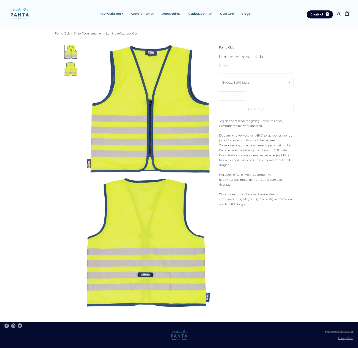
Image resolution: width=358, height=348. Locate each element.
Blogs (246, 14)
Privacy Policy (346, 338)
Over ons (227, 14)
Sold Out (256, 109)
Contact (316, 14)
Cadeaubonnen (200, 14)
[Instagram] (13, 325)
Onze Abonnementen (88, 33)
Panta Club (62, 33)
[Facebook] (7, 325)
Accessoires (171, 14)
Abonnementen (142, 14)
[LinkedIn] (20, 325)
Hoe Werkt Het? (111, 14)
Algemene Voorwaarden (339, 331)
